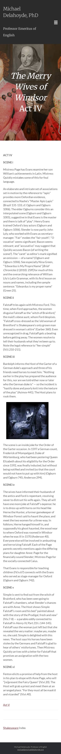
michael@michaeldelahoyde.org (30, 749)
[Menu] (56, 22)
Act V (6, 705)
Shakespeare (10, 728)
